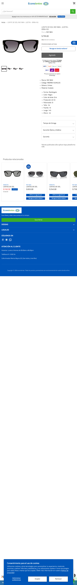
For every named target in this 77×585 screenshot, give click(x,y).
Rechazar (58, 579)
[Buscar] (72, 11)
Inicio (3, 22)
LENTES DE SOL (8, 187)
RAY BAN (49, 32)
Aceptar (37, 579)
